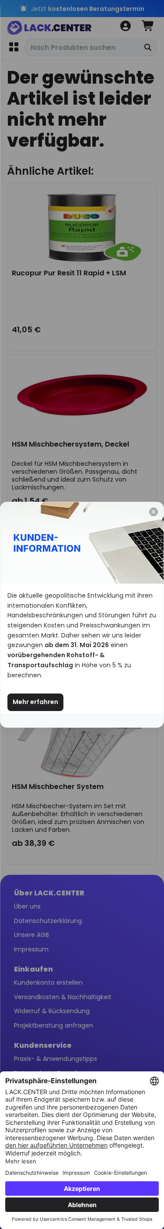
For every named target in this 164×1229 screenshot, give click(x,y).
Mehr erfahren (35, 701)
